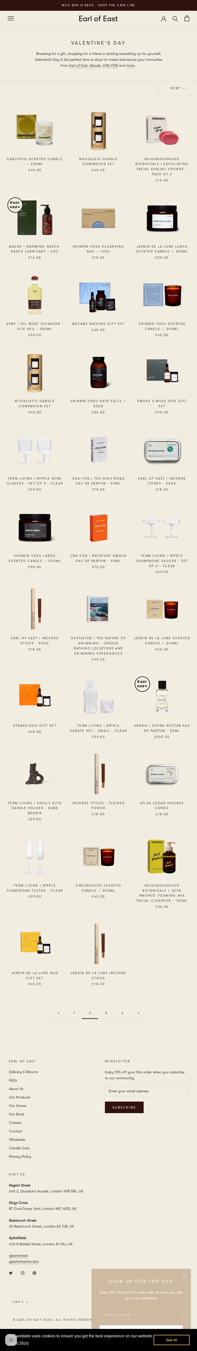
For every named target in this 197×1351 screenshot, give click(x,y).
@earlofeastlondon (24, 1261)
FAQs (13, 1080)
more (130, 65)
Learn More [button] (18, 1343)
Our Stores (17, 1106)
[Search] (175, 18)
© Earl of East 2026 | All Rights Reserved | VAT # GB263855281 (73, 1319)
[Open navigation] (11, 18)
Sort (176, 88)
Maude (95, 65)
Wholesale (17, 1140)
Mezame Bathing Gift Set (98, 324)
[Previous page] (58, 1013)
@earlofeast (18, 1255)
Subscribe (124, 1107)
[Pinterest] (34, 1273)
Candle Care (19, 1148)
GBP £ (18, 1302)
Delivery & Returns (23, 1072)
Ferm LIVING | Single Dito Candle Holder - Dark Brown (35, 808)
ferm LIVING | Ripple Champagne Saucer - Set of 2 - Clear (162, 561)
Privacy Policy (20, 1156)
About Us (16, 1089)
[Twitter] (11, 1273)
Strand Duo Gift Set (35, 725)
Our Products (19, 1097)
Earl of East (78, 65)
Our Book (16, 1114)
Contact (15, 1131)
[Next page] (138, 1013)
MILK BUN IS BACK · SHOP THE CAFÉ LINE (98, 5)
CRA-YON (110, 65)
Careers (15, 1123)
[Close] (184, 1275)
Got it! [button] (171, 1340)
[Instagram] (22, 1273)
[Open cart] (186, 18)
